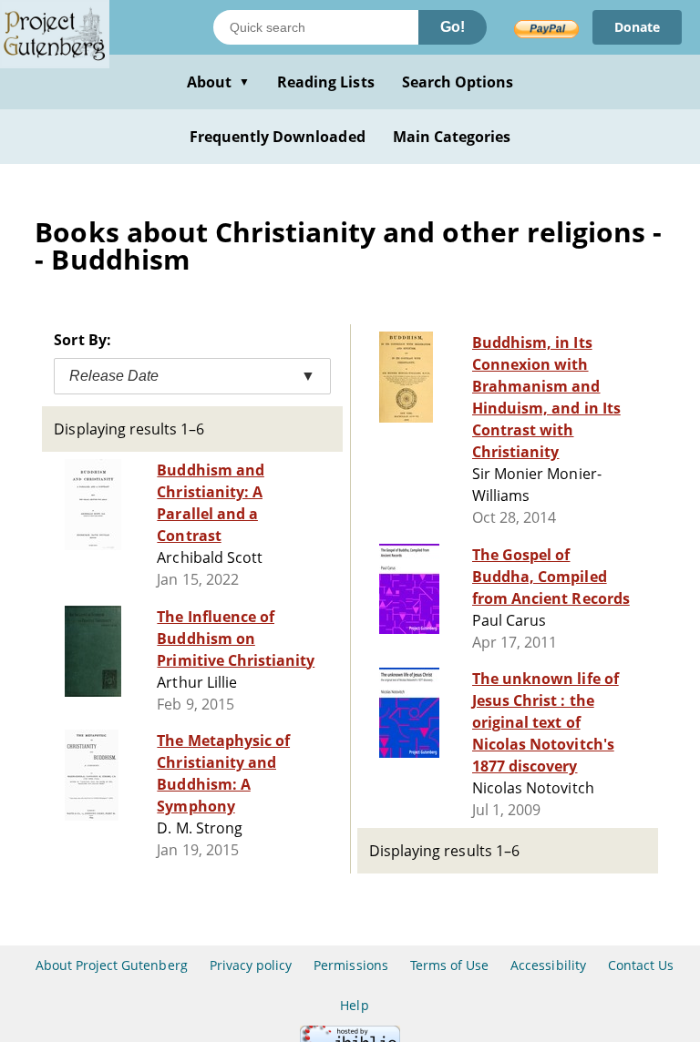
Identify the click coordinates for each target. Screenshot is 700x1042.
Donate (637, 27)
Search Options (458, 82)
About (218, 82)
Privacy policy (251, 965)
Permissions (350, 965)
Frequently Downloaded (277, 137)
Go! (452, 27)
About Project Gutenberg (112, 965)
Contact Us (641, 965)
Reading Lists (326, 82)
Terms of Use (449, 965)
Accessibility (548, 965)
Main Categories (452, 137)
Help (354, 1005)
